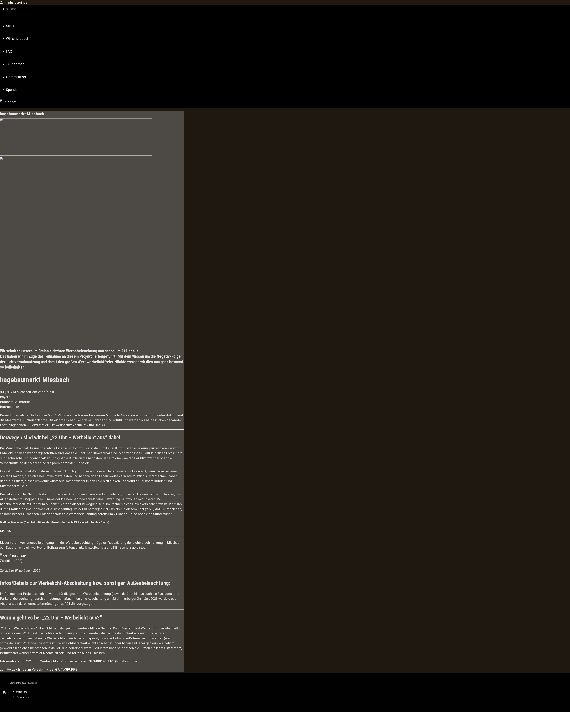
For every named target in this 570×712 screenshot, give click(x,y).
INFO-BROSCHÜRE (101, 661)
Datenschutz (23, 697)
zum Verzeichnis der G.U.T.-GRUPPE (51, 669)
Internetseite (9, 407)
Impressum (21, 691)
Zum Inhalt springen (14, 2)
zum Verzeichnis (12, 669)
